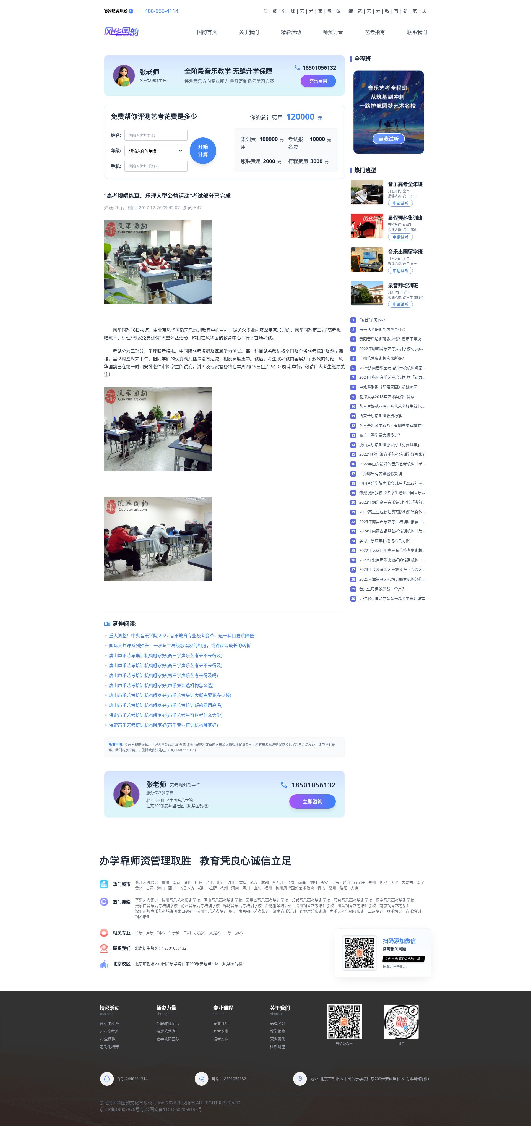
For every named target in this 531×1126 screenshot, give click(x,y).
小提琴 (200, 932)
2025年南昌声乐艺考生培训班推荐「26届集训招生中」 (393, 522)
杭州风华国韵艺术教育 (294, 887)
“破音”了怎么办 (372, 319)
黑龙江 (278, 882)
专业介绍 (221, 1023)
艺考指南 (375, 32)
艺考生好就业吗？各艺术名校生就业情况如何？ (392, 407)
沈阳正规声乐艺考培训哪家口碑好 (164, 911)
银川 (202, 887)
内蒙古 (407, 882)
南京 (176, 882)
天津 (394, 882)
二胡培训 (375, 911)
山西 (221, 882)
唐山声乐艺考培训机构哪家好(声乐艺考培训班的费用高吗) (165, 705)
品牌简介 (277, 1023)
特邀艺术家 (166, 1031)
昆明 (313, 882)
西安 (324, 882)
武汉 (254, 882)
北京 (346, 882)
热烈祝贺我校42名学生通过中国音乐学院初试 (392, 493)
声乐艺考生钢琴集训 (347, 911)
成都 (265, 882)
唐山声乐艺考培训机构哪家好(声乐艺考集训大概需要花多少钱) (170, 695)
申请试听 (400, 203)
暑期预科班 (109, 1023)
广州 (198, 882)
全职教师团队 (167, 1023)
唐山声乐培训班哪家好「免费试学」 (390, 444)
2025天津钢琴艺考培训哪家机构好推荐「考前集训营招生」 (392, 579)
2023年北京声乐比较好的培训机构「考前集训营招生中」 (392, 560)
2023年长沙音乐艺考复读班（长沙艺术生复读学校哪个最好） (392, 570)
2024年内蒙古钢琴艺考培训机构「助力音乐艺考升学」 (392, 531)
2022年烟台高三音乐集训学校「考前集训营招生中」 (392, 503)
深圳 (187, 882)
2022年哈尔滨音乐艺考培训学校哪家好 (392, 454)
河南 (235, 887)
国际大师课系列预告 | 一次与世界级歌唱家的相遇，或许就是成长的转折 (180, 645)
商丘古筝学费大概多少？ (380, 435)
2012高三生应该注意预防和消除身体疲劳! (392, 512)
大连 (354, 887)
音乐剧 (174, 932)
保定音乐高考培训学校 (395, 900)
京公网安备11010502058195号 (171, 1109)
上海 (335, 882)
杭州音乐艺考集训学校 (181, 900)
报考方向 (221, 1038)
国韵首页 (207, 32)
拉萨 (213, 887)
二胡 (187, 932)
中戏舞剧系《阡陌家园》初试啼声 (388, 387)
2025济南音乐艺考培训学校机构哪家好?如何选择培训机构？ (390, 368)
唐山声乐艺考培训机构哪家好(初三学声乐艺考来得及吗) (163, 675)
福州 (268, 887)
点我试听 (389, 138)
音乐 (139, 932)
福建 (165, 882)
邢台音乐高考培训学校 (353, 900)
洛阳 (343, 887)
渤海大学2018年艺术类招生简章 (387, 396)
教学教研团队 (167, 1038)
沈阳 (232, 882)
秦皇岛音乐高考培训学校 (267, 900)
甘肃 (150, 887)
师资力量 (333, 32)
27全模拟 (108, 1038)
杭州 (224, 887)
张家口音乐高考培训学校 (156, 905)
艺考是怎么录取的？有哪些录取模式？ (392, 425)
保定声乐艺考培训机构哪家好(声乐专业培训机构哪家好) (163, 725)
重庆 (243, 882)
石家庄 (359, 882)
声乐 (150, 932)
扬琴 (239, 932)
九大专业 (221, 1031)
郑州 (372, 882)
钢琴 (161, 932)
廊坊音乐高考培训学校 (242, 905)
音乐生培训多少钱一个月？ (382, 588)
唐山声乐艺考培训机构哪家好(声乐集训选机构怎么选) (161, 685)
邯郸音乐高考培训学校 (310, 900)
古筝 (228, 932)
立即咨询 (312, 801)
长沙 (383, 882)
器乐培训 (394, 911)
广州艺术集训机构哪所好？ (382, 358)
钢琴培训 (142, 916)
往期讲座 (277, 1046)
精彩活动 (291, 32)
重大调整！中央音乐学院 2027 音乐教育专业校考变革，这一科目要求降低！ (183, 636)
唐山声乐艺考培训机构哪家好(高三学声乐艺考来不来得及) (165, 665)
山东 (257, 887)
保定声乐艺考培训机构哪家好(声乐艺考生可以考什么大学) (165, 715)
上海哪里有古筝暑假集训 (380, 473)
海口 (161, 887)
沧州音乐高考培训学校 (200, 905)
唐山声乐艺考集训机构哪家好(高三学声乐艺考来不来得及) (165, 655)
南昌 (302, 882)
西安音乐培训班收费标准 (380, 415)
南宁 (420, 882)
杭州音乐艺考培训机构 (215, 911)
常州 (332, 887)
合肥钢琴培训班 (278, 905)
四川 (246, 887)
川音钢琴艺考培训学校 (356, 905)
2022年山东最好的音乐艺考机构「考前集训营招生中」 (392, 464)
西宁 (172, 887)
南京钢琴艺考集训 (394, 905)
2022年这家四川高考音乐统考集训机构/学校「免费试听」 (390, 551)
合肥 (210, 882)
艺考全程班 (109, 1031)
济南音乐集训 (284, 911)
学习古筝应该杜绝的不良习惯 (384, 540)
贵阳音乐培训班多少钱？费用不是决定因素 (392, 339)
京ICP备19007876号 (120, 1109)
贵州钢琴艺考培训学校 (314, 905)
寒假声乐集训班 (312, 911)
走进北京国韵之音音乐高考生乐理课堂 (392, 598)
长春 (291, 882)
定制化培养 (109, 1046)
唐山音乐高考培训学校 (223, 900)
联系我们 (417, 32)
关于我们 (249, 32)
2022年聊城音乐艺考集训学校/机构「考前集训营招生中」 (389, 349)
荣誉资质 (277, 1038)
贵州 (139, 887)
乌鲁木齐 (187, 887)
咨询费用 (318, 81)
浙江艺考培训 (146, 882)
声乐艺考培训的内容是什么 (382, 329)
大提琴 (215, 932)
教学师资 (277, 1031)
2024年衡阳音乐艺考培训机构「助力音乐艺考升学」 (392, 378)
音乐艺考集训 (146, 900)
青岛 (321, 887)
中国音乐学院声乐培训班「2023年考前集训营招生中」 (392, 483)
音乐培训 (413, 911)
